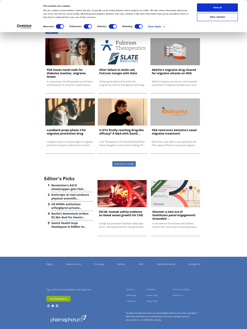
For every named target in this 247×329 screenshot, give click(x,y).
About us (130, 289)
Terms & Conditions (181, 289)
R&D (141, 264)
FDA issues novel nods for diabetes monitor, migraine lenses (66, 73)
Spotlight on (194, 264)
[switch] (88, 26)
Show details (154, 26)
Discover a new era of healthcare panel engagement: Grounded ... (174, 215)
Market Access (73, 264)
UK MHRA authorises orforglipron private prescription (66, 207)
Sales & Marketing (166, 264)
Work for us (178, 295)
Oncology (99, 264)
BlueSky (57, 305)
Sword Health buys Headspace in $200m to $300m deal (67, 226)
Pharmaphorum (68, 318)
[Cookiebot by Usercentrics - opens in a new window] (24, 26)
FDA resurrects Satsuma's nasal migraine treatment (174, 131)
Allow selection (217, 17)
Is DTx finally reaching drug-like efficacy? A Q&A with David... (121, 131)
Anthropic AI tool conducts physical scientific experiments (70, 198)
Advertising (131, 295)
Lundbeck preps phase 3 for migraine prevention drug (66, 131)
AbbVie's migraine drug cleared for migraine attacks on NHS (174, 71)
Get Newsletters (58, 298)
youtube (48, 305)
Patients (121, 264)
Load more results (124, 163)
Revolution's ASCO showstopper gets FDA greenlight (67, 189)
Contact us (131, 301)
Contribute (151, 289)
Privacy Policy (152, 301)
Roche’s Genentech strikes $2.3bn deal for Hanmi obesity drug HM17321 (69, 217)
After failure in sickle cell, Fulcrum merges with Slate (118, 71)
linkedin (52, 305)
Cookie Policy (152, 295)
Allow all (217, 7)
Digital (49, 264)
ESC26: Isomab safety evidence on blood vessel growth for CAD (121, 213)
